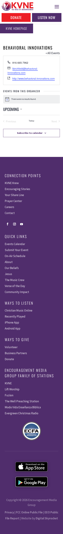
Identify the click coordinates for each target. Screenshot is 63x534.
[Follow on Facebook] (7, 224)
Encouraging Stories (17, 189)
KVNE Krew (12, 183)
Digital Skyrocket (47, 518)
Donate (16, 17)
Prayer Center (13, 201)
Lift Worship (12, 389)
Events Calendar (15, 244)
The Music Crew (14, 280)
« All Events (53, 53)
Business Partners (16, 353)
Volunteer (11, 347)
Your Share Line (14, 195)
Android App (12, 328)
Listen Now (46, 17)
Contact (10, 213)
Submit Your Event (16, 250)
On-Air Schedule (15, 256)
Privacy (9, 512)
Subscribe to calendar (30, 133)
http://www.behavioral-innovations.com (33, 78)
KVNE (8, 383)
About (9, 262)
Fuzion (9, 395)
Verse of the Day (15, 286)
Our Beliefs (12, 268)
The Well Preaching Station (22, 401)
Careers (9, 207)
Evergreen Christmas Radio (21, 413)
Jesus (8, 274)
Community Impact (17, 292)
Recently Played (15, 316)
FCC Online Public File (29, 512)
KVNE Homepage (16, 28)
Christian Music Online (18, 310)
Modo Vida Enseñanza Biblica (23, 407)
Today (31, 120)
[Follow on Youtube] (21, 224)
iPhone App (12, 322)
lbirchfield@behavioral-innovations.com (23, 70)
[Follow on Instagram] (14, 224)
